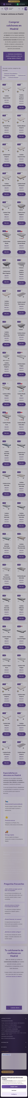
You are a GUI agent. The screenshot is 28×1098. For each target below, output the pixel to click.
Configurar (14, 1094)
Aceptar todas (14, 1086)
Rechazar (14, 1090)
